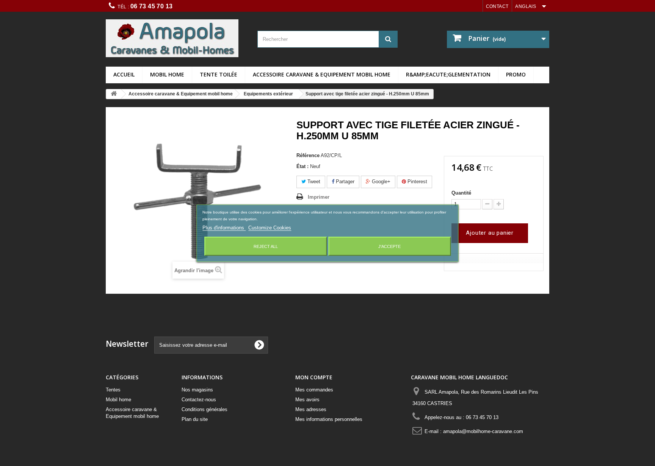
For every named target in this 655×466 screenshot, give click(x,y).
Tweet (313, 181)
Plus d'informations (224, 227)
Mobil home (167, 74)
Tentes (113, 390)
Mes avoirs (307, 399)
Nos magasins (197, 390)
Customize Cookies (269, 227)
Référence (308, 155)
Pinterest (416, 181)
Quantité (461, 193)
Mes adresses (310, 409)
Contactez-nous (199, 399)
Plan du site (195, 419)
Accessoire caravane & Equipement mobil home (321, 74)
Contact (497, 6)
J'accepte (389, 246)
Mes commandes (314, 390)
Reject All (266, 246)
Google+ (380, 181)
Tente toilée (218, 74)
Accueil (124, 74)
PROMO (516, 74)
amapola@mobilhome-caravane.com (483, 431)
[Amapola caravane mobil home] (176, 38)
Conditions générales (204, 409)
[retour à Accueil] (114, 94)
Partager (344, 181)
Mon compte (313, 377)
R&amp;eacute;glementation (448, 74)
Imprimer (318, 197)
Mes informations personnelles (328, 419)
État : (302, 166)
